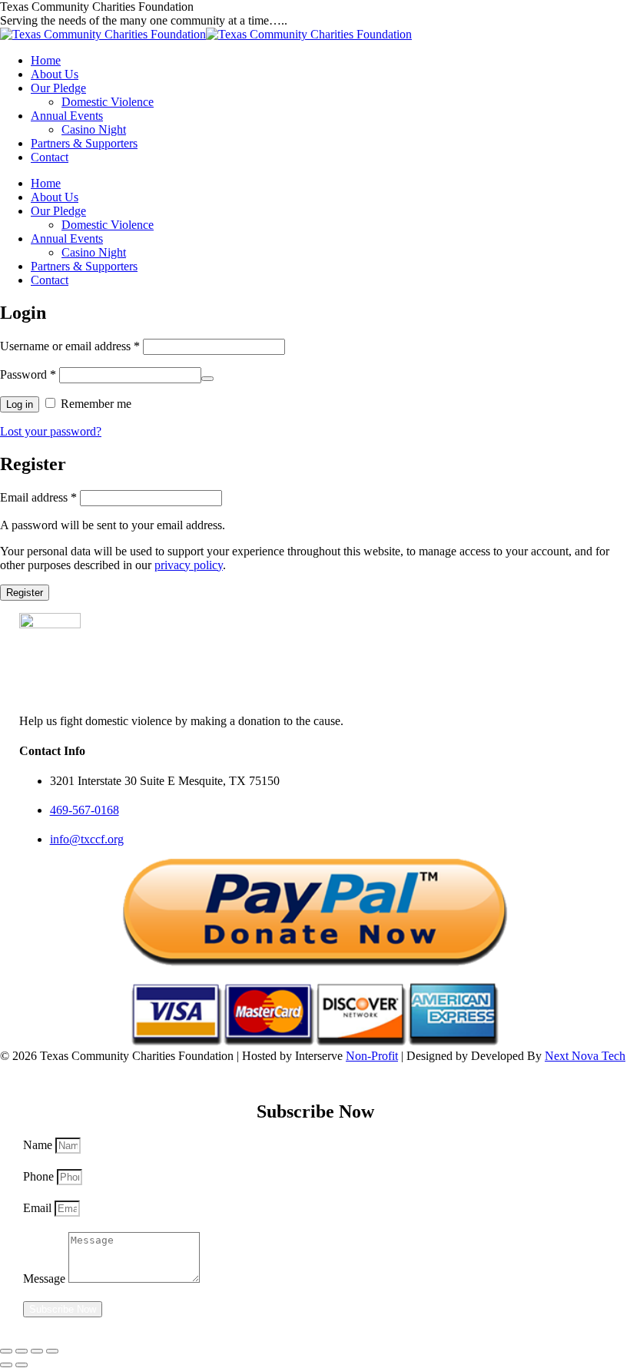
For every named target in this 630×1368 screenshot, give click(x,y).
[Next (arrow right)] (21, 1365)
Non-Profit (372, 1055)
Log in (19, 404)
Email (39, 1207)
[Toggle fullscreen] (37, 1351)
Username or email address (70, 346)
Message (45, 1278)
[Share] (21, 1351)
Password (28, 374)
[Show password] (207, 378)
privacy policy (188, 564)
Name (39, 1144)
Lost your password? (50, 431)
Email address (38, 497)
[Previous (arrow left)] (6, 1365)
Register (24, 592)
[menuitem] (46, 60)
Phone (40, 1176)
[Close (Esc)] (6, 1351)
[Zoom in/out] (52, 1351)
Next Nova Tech (585, 1055)
